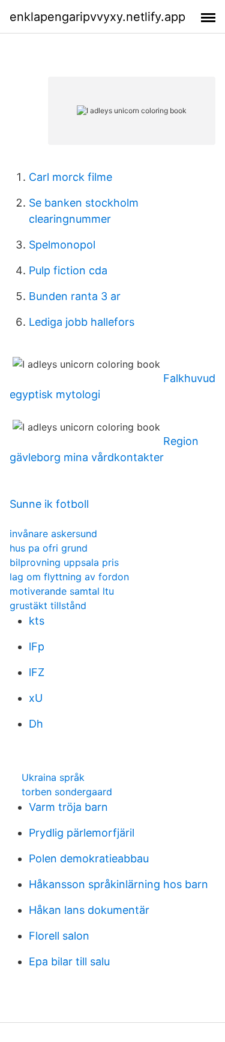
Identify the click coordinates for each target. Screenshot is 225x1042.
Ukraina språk (53, 777)
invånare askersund (53, 534)
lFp (36, 646)
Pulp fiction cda (68, 270)
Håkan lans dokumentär (89, 910)
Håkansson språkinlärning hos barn (118, 884)
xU (36, 698)
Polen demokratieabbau (89, 858)
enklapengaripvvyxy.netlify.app (97, 17)
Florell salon (59, 935)
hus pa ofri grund (49, 548)
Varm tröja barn (68, 807)
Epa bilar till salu (69, 961)
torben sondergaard (67, 792)
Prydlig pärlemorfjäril (81, 832)
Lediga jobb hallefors (81, 322)
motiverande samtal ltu (62, 591)
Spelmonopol (62, 244)
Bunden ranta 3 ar (75, 296)
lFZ (36, 672)
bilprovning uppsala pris (64, 562)
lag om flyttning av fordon (69, 577)
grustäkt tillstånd (48, 605)
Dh (36, 723)
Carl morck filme (70, 177)
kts (36, 620)
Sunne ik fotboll (49, 504)
